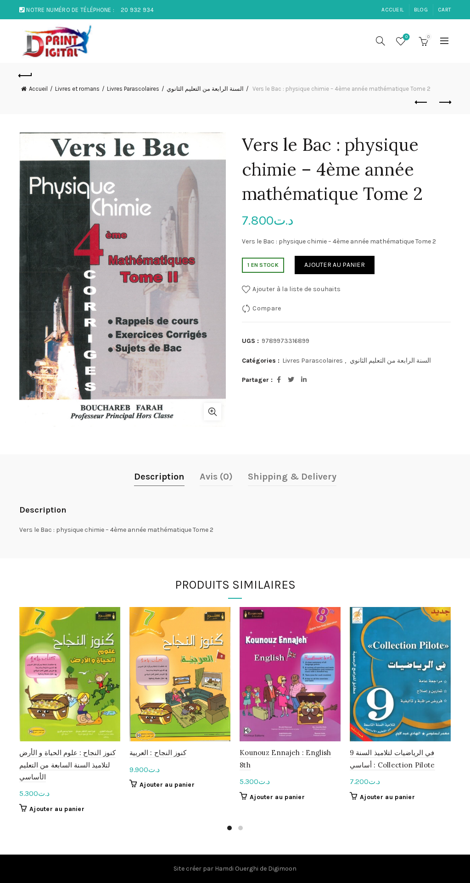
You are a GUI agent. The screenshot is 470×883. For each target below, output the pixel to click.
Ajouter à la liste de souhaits (296, 289)
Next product (444, 103)
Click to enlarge (212, 411)
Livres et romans (77, 88)
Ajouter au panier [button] (56, 809)
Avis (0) (216, 476)
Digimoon (282, 868)
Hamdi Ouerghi (236, 868)
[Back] (25, 74)
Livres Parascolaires (133, 88)
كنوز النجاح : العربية (157, 752)
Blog (421, 9)
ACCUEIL (392, 9)
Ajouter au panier (334, 265)
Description (159, 476)
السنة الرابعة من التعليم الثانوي (205, 88)
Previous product (421, 103)
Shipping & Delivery (292, 476)
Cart (444, 9)
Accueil (38, 88)
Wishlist (406, 36)
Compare (266, 308)
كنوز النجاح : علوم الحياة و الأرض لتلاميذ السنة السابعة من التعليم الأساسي (67, 764)
